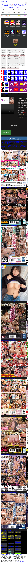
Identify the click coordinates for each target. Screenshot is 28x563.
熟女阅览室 (16, 56)
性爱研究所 (18, 546)
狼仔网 (16, 54)
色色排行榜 (18, 537)
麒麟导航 (9, 63)
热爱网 (4, 543)
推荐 (3, 9)
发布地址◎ (18, 553)
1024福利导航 (4, 534)
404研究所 (22, 65)
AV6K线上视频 (20, 561)
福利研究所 (4, 15)
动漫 (19, 12)
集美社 (3, 67)
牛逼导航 (22, 52)
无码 (25, 9)
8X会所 (22, 56)
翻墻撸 (4, 553)
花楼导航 (4, 549)
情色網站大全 (11, 552)
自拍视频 (21, 5)
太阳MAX (9, 56)
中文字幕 (24, 4)
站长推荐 (3, 50)
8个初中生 (17, 538)
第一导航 (24, 15)
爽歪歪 (16, 67)
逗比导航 (3, 56)
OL (22, 117)
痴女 (20, 117)
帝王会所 (9, 50)
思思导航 (11, 535)
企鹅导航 (11, 532)
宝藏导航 (4, 537)
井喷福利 (3, 65)
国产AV (6, 5)
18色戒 (16, 52)
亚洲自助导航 (4, 546)
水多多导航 (17, 15)
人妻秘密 (22, 63)
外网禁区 (4, 538)
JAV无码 (8, 4)
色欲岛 (3, 52)
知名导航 (19, 7)
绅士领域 (9, 67)
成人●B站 (16, 58)
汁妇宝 (11, 548)
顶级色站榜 (11, 538)
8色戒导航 (16, 63)
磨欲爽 (18, 548)
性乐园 (3, 54)
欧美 (14, 12)
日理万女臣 (11, 537)
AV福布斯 (3, 58)
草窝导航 (11, 543)
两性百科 (9, 54)
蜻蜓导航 (3, 63)
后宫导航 (9, 65)
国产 (14, 9)
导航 (25, 12)
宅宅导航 (18, 549)
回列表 (7, 143)
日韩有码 (16, 4)
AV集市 (22, 50)
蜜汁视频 (4, 540)
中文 (9, 9)
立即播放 (6, 132)
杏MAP (10, 15)
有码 (3, 12)
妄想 (21, 114)
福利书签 (11, 549)
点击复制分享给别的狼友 (14, 139)
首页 (2, 4)
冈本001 (9, 58)
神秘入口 (16, 50)
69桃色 (9, 52)
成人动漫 (11, 7)
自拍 (9, 12)
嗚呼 (24, 114)
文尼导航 (18, 532)
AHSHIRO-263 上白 (14, 93)
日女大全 (11, 546)
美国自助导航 (18, 542)
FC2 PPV (13, 5)
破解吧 (4, 548)
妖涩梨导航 (18, 535)
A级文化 (22, 54)
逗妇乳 (22, 58)
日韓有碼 (6, 93)
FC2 (19, 9)
